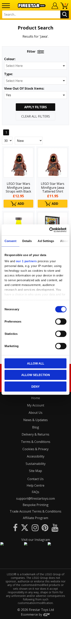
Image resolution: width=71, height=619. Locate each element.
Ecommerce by (32, 614)
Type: (8, 74)
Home (35, 398)
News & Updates (35, 420)
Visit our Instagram (35, 539)
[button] (35, 66)
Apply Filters (35, 107)
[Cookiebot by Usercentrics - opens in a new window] (50, 230)
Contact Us (35, 479)
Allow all (35, 363)
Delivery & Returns (35, 434)
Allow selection (35, 375)
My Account (35, 405)
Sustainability (36, 463)
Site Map (35, 471)
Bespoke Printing (36, 505)
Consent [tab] (10, 240)
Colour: (9, 59)
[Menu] (6, 5)
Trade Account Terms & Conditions (35, 511)
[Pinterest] (45, 527)
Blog (35, 427)
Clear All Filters (35, 116)
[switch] (60, 321)
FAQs (35, 492)
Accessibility (35, 456)
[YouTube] (54, 527)
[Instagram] (35, 527)
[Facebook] (15, 527)
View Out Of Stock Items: (24, 89)
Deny (35, 386)
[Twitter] (25, 527)
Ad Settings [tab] (46, 240)
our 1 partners (26, 261)
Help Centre (35, 485)
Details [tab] (27, 240)
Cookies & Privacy (35, 449)
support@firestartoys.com (35, 498)
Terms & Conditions (35, 442)
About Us (35, 412)
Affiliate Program (35, 518)
